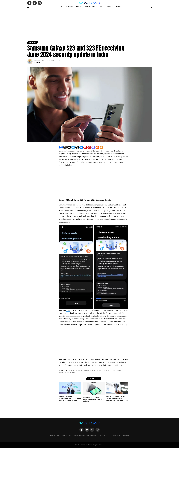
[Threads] (77, 147)
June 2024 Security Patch (68, 372)
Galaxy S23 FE (98, 162)
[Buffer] (69, 147)
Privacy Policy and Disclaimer (85, 436)
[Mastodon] (93, 147)
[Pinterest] (89, 147)
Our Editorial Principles (119, 436)
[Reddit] (97, 147)
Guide (102, 7)
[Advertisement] (62, 24)
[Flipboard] (85, 147)
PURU (38, 62)
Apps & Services (91, 7)
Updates (79, 7)
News (61, 7)
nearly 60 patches (90, 316)
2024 (68, 310)
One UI (117, 7)
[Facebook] (61, 147)
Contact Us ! (66, 436)
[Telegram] (73, 147)
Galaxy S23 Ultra (99, 370)
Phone (109, 7)
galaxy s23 (76, 370)
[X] (65, 147)
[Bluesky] (81, 147)
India (119, 370)
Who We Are (54, 436)
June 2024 (100, 151)
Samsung (69, 7)
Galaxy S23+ (111, 370)
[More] (101, 147)
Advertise (104, 436)
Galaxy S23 (84, 162)
